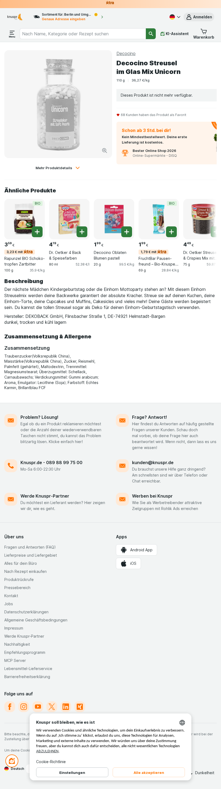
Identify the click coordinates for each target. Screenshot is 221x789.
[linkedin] (65, 706)
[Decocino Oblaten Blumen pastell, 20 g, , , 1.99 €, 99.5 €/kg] (114, 219)
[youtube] (37, 706)
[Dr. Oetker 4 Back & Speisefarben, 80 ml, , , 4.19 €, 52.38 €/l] (69, 219)
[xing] (79, 706)
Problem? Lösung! (39, 417)
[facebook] (9, 706)
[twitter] (51, 706)
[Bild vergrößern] (104, 150)
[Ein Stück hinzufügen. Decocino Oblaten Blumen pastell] (126, 231)
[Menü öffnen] (12, 33)
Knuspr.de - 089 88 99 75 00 (51, 462)
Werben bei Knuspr (152, 496)
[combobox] (83, 33)
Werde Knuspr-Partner (44, 496)
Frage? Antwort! (149, 417)
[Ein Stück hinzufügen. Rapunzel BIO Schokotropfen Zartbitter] (37, 231)
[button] (199, 17)
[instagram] (23, 706)
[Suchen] (151, 33)
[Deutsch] (174, 17)
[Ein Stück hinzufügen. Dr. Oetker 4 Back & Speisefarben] (82, 231)
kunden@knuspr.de (153, 462)
